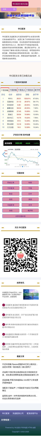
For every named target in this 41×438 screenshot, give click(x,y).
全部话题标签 (20, 216)
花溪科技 (10, 101)
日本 (30, 193)
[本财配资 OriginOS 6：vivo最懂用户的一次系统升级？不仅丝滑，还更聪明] (31, 294)
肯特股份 (10, 121)
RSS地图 (24, 427)
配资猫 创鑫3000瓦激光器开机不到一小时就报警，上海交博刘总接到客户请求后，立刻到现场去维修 (20, 346)
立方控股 (10, 127)
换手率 (37, 90)
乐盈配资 (10, 205)
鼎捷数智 (10, 111)
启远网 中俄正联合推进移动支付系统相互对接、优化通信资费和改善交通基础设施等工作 (20, 373)
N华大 (10, 98)
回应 (11, 199)
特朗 (30, 182)
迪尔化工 (10, 117)
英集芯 (10, 114)
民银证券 (10, 182)
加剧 (11, 210)
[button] (3, 154)
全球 (30, 205)
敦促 (11, 193)
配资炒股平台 (32, 413)
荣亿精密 (10, 124)
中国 (30, 188)
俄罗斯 (30, 210)
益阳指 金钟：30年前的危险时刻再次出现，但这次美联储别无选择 (20, 397)
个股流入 (21, 90)
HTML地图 (32, 427)
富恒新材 (10, 105)
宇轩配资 (10, 188)
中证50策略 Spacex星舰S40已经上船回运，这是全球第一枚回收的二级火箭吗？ (20, 365)
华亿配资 (5, 413)
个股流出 (29, 90)
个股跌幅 (13, 90)
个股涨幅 (4, 90)
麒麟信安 (10, 108)
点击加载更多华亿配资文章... (20, 75)
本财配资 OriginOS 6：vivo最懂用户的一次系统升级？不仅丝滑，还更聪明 (12, 294)
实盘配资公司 (18, 413)
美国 (30, 199)
